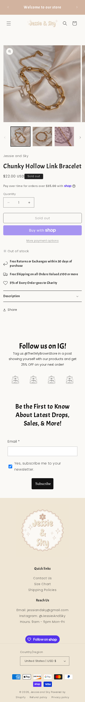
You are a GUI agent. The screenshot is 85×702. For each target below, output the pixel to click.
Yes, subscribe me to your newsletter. (37, 466)
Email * (14, 441)
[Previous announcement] (8, 7)
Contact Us (42, 578)
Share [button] (12, 310)
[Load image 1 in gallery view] (20, 136)
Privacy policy (60, 697)
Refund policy (38, 697)
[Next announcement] (77, 7)
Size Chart (42, 584)
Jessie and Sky (40, 692)
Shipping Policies (42, 590)
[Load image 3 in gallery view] (64, 136)
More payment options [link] (42, 240)
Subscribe (43, 483)
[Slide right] (80, 137)
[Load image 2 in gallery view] (42, 136)
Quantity (9, 194)
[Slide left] (5, 137)
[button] (9, 23)
